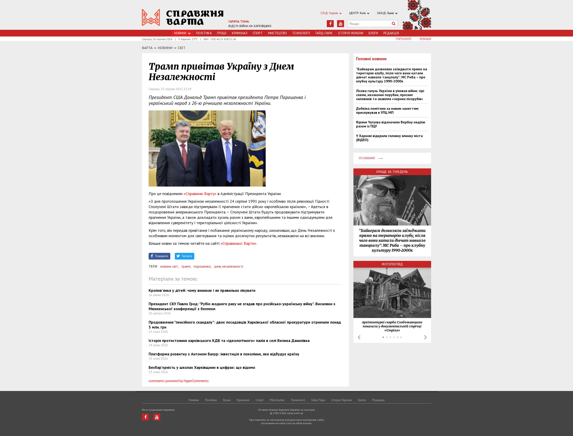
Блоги (373, 33)
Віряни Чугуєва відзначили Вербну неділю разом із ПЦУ (390, 124)
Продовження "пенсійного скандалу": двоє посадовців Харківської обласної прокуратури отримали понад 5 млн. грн (245, 325)
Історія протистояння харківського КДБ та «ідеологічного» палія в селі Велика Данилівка (229, 340)
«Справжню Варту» (200, 193)
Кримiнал (239, 33)
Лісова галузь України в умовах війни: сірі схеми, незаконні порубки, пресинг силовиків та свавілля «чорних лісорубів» (390, 94)
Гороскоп (403, 39)
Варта (147, 47)
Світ (181, 47)
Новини (180, 33)
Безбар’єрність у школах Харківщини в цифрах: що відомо (202, 367)
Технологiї (301, 33)
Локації (425, 39)
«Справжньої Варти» (238, 243)
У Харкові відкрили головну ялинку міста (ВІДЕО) (389, 137)
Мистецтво (277, 33)
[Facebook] (330, 23)
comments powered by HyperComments (179, 380)
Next (425, 337)
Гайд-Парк (324, 33)
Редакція (391, 33)
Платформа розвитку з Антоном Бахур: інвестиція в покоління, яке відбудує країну (224, 354)
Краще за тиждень (392, 172)
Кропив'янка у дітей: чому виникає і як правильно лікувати (202, 290)
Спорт (258, 33)
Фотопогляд (392, 264)
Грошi (222, 33)
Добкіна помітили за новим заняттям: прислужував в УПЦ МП (387, 110)
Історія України (350, 33)
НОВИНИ (165, 47)
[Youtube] (340, 23)
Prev (359, 337)
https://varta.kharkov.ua (183, 17)
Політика (204, 33)
